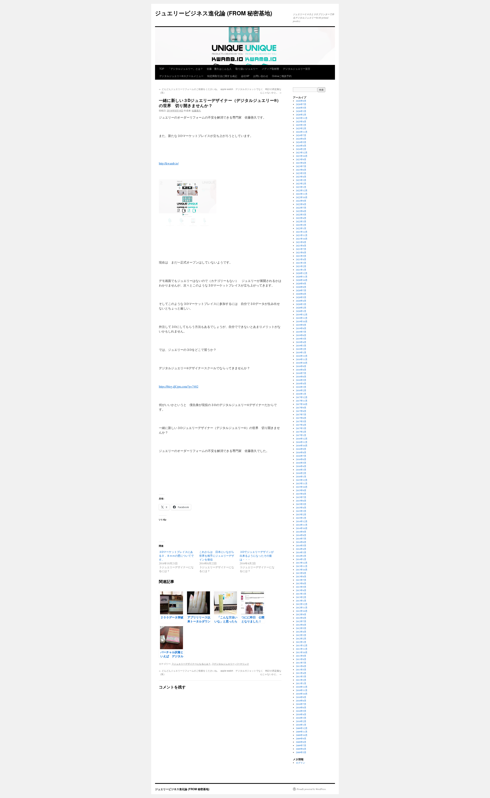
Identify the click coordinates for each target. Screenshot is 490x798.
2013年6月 (301, 583)
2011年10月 (301, 652)
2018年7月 (301, 373)
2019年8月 (301, 328)
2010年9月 (301, 697)
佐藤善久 (196, 110)
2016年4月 (301, 466)
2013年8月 (301, 576)
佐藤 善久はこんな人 (219, 68)
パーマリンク (242, 663)
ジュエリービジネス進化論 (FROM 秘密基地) (213, 13)
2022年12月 (301, 190)
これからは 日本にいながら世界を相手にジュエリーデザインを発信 (216, 555)
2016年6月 (301, 459)
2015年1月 (301, 517)
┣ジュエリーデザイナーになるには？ (191, 663)
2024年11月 (301, 131)
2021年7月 (301, 248)
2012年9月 (301, 614)
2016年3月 (301, 469)
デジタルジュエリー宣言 (296, 68)
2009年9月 (301, 738)
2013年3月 (301, 593)
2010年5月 (301, 710)
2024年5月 (301, 142)
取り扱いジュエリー (246, 68)
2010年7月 (301, 704)
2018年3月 (301, 386)
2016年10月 (301, 445)
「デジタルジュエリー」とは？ (185, 68)
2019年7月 (301, 331)
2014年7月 (301, 538)
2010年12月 (301, 686)
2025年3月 (301, 124)
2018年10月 (301, 362)
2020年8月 (301, 286)
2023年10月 (301, 155)
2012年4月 (301, 631)
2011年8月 (301, 659)
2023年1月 (301, 186)
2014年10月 (301, 528)
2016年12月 (301, 438)
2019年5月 (301, 338)
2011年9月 (301, 655)
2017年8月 (301, 411)
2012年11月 (301, 607)
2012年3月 (301, 635)
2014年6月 (301, 541)
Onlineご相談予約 (282, 76)
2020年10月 (301, 280)
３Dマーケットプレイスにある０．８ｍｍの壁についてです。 (176, 555)
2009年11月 (301, 731)
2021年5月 (301, 255)
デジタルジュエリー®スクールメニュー (181, 76)
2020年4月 (301, 300)
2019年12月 (301, 314)
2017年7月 (301, 414)
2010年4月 (301, 714)
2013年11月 (301, 566)
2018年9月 (301, 366)
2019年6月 (301, 335)
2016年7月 (301, 455)
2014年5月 (301, 545)
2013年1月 (301, 600)
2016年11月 (301, 442)
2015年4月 (301, 507)
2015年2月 (301, 514)
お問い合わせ (260, 76)
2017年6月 (301, 417)
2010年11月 (301, 690)
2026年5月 (301, 107)
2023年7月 (301, 166)
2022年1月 (301, 228)
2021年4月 (301, 259)
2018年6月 (301, 376)
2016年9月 (301, 448)
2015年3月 (301, 510)
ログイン (300, 762)
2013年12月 (301, 562)
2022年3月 (301, 221)
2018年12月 (301, 355)
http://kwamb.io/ (169, 163)
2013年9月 (301, 573)
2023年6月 (301, 169)
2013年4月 (301, 590)
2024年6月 (301, 138)
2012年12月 (301, 604)
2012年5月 (301, 628)
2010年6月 (301, 707)
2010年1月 (301, 724)
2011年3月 (301, 676)
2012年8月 (301, 617)
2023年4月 (301, 176)
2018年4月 (301, 383)
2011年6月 (301, 666)
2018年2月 (301, 390)
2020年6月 (301, 293)
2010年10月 (301, 693)
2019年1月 (301, 352)
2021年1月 (301, 269)
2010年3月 (301, 717)
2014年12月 (301, 521)
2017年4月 (301, 424)
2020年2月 (301, 307)
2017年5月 (301, 421)
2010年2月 (301, 721)
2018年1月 (301, 393)
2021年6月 (301, 252)
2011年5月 (301, 669)
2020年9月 (301, 283)
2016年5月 (301, 462)
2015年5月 (301, 504)
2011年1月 (301, 683)
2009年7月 (301, 745)
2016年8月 (301, 452)
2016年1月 (301, 476)
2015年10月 (301, 486)
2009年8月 (301, 741)
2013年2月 (301, 597)
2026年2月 (301, 114)
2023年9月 (301, 159)
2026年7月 (301, 104)
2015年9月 (301, 490)
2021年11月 (301, 235)
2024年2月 (301, 149)
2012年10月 (301, 610)
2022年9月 (301, 200)
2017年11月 (301, 400)
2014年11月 (301, 524)
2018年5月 (301, 379)
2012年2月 (301, 638)
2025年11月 (301, 117)
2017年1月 (301, 435)
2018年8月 (301, 369)
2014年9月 (301, 531)
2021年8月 (301, 245)
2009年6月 (301, 748)
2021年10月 (301, 238)
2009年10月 (301, 735)
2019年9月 (301, 324)
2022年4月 (301, 217)
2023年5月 (301, 173)
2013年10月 (301, 569)
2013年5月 (301, 586)
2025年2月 (301, 128)
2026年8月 (301, 100)
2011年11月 (301, 648)
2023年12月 (301, 152)
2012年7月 (301, 621)
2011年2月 (301, 679)
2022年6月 (301, 211)
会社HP (245, 76)
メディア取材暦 (270, 68)
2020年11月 (301, 276)
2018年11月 (301, 359)
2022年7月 (301, 207)
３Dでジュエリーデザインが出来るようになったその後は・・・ (257, 555)
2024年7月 (301, 135)
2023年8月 (301, 162)
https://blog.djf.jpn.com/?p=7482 (178, 386)
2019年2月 (301, 348)
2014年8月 (301, 535)
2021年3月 (301, 262)
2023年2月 (301, 183)
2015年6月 (301, 500)
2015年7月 (301, 497)
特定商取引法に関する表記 (222, 76)
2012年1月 (301, 641)
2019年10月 (301, 321)
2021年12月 (301, 231)
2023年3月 (301, 180)
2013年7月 (301, 579)
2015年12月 (301, 479)
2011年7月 (301, 662)
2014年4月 (301, 548)
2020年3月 (301, 304)
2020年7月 (301, 290)
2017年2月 (301, 431)
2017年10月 (301, 404)
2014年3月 (301, 552)
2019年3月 (301, 345)
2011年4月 (301, 672)
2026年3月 (301, 111)
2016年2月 (301, 473)
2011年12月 (301, 645)
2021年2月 (301, 266)
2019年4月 (301, 342)
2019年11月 (301, 317)
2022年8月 (301, 204)
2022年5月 (301, 214)
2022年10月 (301, 197)
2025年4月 (301, 121)
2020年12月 (301, 273)
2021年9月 (301, 242)
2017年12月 (301, 397)
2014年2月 (301, 555)
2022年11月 (301, 193)
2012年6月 (301, 624)
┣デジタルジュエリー (223, 663)
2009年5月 (301, 752)
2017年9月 (301, 407)
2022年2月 (301, 224)
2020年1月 (301, 311)
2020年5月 (301, 297)
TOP (161, 68)
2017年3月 (301, 428)
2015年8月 (301, 493)
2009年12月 (301, 728)
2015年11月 (301, 483)
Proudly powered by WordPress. (311, 789)
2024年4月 (301, 145)
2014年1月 (301, 559)
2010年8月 (301, 700)
